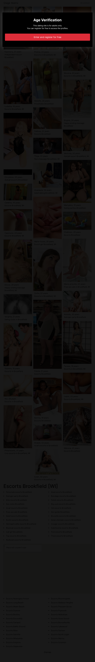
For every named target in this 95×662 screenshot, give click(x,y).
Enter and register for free (47, 37)
